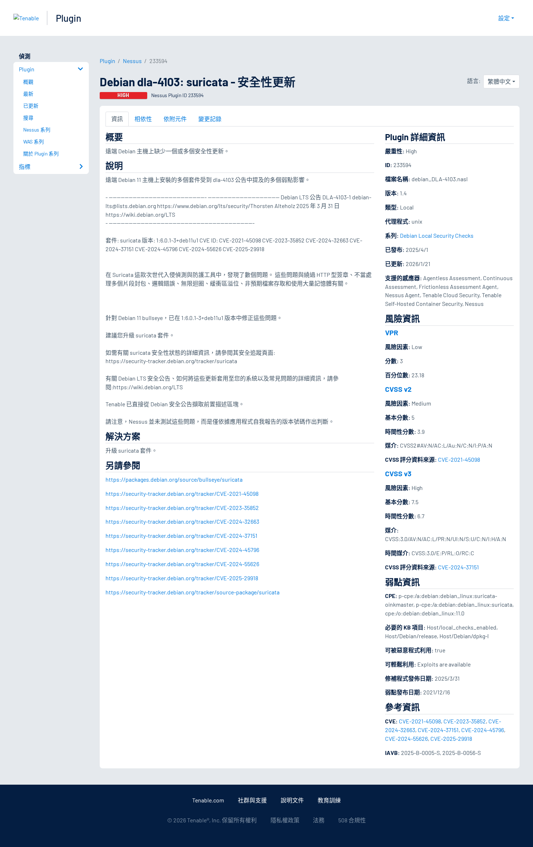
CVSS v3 (398, 473)
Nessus (132, 60)
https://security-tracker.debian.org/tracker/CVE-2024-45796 (182, 549)
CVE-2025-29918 (451, 738)
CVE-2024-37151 (458, 567)
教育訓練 (329, 800)
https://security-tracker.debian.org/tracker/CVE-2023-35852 (182, 507)
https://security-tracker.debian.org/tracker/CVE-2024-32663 (182, 521)
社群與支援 (252, 800)
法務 (319, 820)
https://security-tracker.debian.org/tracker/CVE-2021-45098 (182, 493)
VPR (391, 332)
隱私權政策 (284, 820)
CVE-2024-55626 (406, 738)
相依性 (143, 118)
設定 (504, 17)
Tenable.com (208, 800)
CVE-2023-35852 (464, 721)
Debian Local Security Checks (437, 235)
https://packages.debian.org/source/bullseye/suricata (174, 479)
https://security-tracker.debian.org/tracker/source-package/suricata (193, 592)
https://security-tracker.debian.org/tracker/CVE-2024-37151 (181, 535)
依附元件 (175, 118)
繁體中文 (499, 81)
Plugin (68, 18)
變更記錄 (210, 118)
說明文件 (292, 800)
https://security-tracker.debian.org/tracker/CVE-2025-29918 (182, 577)
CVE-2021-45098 (459, 459)
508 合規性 (352, 820)
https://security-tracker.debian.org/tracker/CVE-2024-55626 (182, 563)
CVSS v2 (398, 389)
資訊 (117, 118)
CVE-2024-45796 (482, 729)
